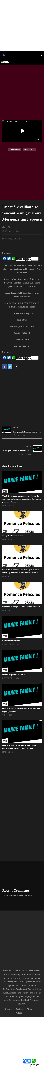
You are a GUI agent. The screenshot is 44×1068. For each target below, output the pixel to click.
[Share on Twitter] (10, 366)
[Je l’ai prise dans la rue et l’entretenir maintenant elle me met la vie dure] (22, 450)
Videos (18, 1012)
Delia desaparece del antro (13, 674)
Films (21, 239)
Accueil (8, 1009)
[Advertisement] (22, 25)
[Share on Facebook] (4, 366)
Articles (19, 1009)
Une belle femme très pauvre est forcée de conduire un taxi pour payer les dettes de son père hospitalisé (21, 499)
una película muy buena (12, 536)
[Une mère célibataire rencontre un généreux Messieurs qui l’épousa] (22, 482)
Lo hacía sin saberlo (11, 640)
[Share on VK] (16, 366)
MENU (6, 61)
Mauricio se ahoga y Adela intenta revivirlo (21, 606)
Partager (23, 259)
